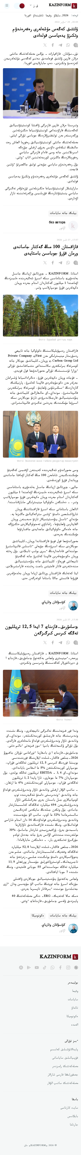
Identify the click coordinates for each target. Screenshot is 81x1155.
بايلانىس (72, 1117)
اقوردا (28, 16)
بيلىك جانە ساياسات (63, 213)
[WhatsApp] (68, 45)
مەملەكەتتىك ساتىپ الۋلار (62, 1084)
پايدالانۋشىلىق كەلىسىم (64, 1050)
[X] (45, 45)
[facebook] (60, 967)
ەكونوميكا (38, 916)
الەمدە (74, 1025)
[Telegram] (60, 45)
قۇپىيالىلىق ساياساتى (65, 1058)
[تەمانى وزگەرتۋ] (19, 6)
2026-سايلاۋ (61, 16)
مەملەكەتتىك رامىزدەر (65, 1067)
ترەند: (74, 16)
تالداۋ (74, 1008)
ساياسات (73, 1000)
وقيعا (49, 16)
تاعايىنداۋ (38, 16)
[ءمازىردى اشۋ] (7, 6)
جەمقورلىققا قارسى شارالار (63, 1075)
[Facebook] (52, 45)
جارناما (74, 1125)
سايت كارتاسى (69, 1108)
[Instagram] (75, 45)
